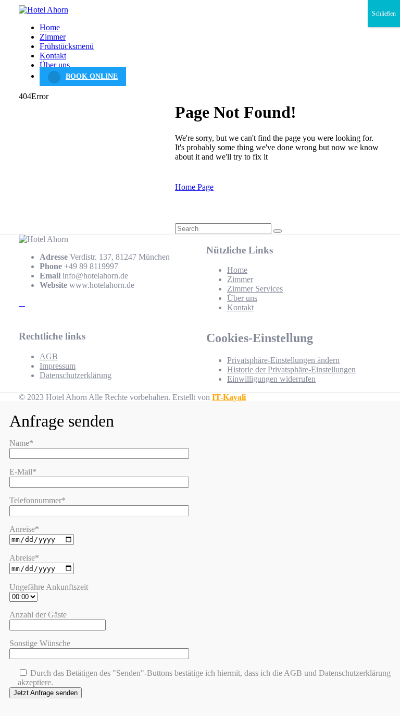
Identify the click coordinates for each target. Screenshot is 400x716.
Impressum (58, 365)
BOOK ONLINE (92, 76)
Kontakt (53, 55)
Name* (21, 443)
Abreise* (24, 557)
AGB (49, 356)
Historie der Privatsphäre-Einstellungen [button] (291, 369)
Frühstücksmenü (67, 46)
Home (50, 27)
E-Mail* (22, 471)
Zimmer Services (255, 288)
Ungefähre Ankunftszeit (48, 586)
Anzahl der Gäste (38, 614)
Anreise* (24, 529)
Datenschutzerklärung (75, 375)
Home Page (194, 187)
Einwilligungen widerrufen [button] (271, 378)
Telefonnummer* (37, 500)
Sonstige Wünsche (39, 643)
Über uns (55, 64)
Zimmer (53, 36)
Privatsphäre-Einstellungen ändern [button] (283, 360)
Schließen (384, 13)
